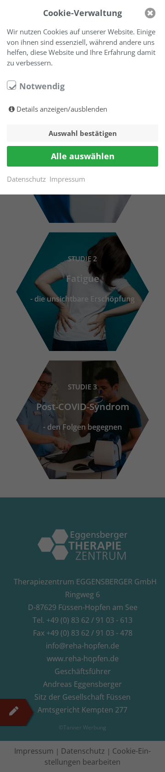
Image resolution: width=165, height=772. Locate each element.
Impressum (67, 179)
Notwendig (42, 86)
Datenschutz (26, 179)
